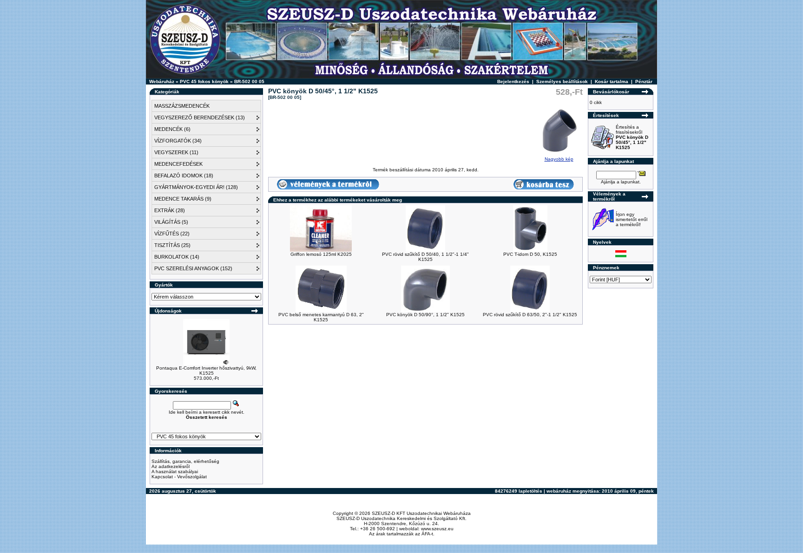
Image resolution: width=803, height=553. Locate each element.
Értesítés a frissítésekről (632, 137)
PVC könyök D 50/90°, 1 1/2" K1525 (425, 314)
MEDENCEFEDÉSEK (178, 164)
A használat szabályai (174, 471)
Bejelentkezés (513, 81)
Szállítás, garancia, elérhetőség (185, 461)
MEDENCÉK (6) (172, 129)
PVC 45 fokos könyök (204, 81)
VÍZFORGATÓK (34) (178, 140)
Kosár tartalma (611, 81)
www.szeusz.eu (437, 528)
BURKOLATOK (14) (176, 257)
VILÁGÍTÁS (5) (171, 222)
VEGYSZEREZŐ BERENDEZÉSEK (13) (199, 117)
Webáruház (161, 81)
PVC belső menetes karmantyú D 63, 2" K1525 (321, 317)
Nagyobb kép (559, 159)
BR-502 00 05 (249, 81)
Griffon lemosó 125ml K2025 (321, 254)
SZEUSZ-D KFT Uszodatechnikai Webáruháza (421, 513)
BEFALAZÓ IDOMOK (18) (183, 175)
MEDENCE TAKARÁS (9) (182, 199)
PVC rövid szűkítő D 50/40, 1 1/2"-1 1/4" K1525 (425, 257)
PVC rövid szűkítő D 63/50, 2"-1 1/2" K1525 (530, 314)
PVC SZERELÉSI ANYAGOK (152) (193, 268)
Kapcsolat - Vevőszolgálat (179, 476)
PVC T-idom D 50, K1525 (530, 254)
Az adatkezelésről (170, 466)
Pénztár (643, 81)
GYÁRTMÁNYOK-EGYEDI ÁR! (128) (196, 187)
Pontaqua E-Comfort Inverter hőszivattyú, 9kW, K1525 (206, 370)
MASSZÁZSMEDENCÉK (182, 106)
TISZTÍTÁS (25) (172, 245)
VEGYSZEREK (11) (176, 152)
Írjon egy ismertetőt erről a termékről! (631, 219)
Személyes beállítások (562, 81)
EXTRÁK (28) (169, 210)
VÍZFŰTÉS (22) (172, 233)
